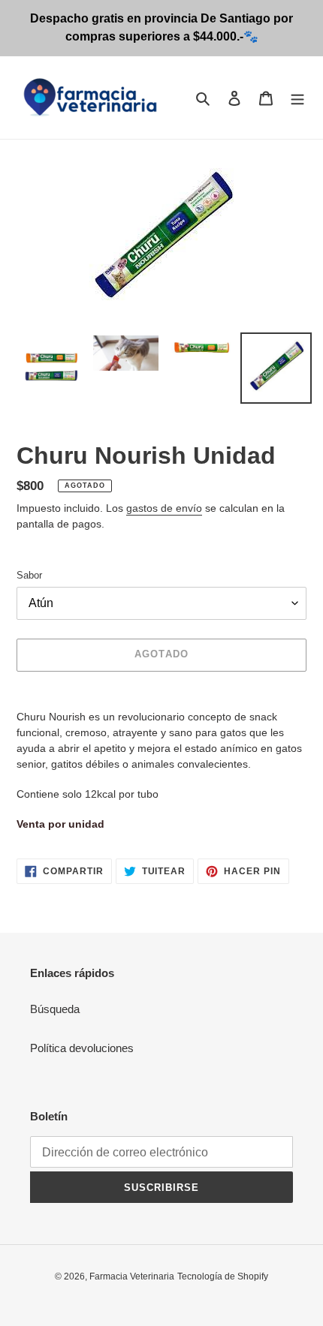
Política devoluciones (82, 1048)
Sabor (29, 575)
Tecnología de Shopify (222, 1276)
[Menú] (297, 98)
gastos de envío (164, 508)
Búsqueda (55, 1009)
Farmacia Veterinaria (131, 1276)
